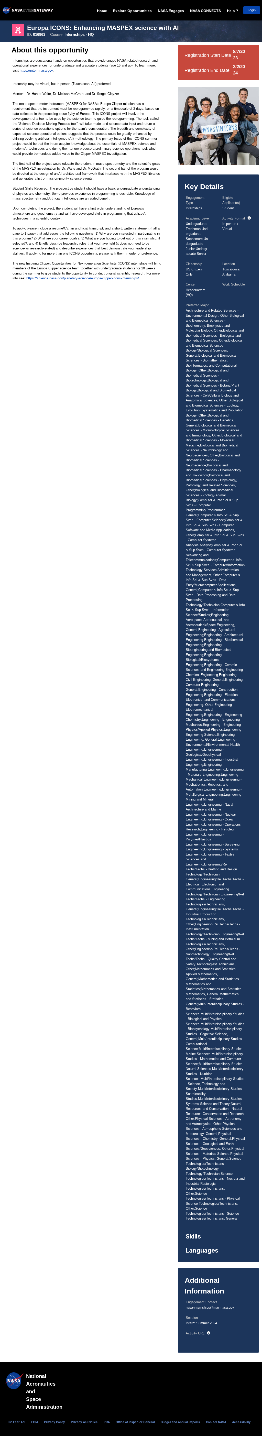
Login (252, 10)
